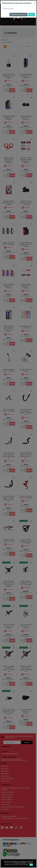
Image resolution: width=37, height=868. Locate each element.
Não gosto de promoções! (18, 14)
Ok (31, 864)
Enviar (31, 14)
